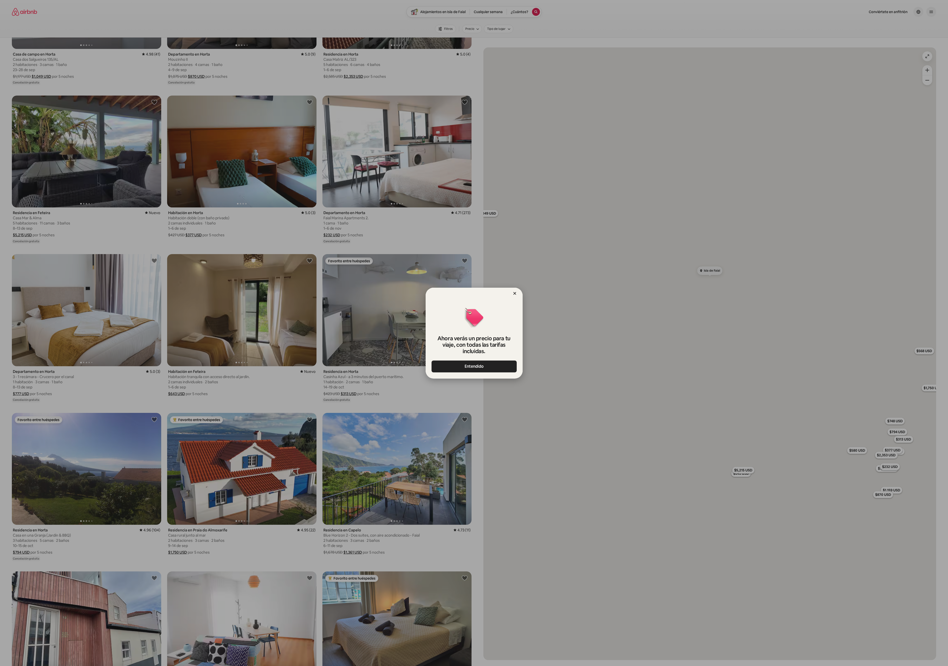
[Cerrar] (515, 293)
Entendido (474, 366)
